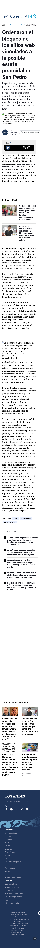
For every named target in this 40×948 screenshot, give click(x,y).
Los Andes (4, 25)
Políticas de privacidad (13, 897)
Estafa (15, 518)
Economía (13, 25)
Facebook (6, 809)
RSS (6, 900)
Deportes (8, 849)
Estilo (7, 865)
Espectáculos (10, 852)
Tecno (7, 871)
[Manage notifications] (35, 938)
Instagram (11, 809)
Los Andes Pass (11, 884)
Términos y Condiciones (14, 894)
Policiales (8, 846)
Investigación (9, 522)
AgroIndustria (10, 868)
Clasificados (9, 890)
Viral (6, 874)
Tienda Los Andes (12, 887)
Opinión (8, 859)
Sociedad (8, 843)
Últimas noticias (11, 833)
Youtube (26, 809)
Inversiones (26, 518)
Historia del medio (12, 903)
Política (8, 836)
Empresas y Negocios (13, 862)
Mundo (7, 855)
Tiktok (16, 809)
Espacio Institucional (13, 878)
